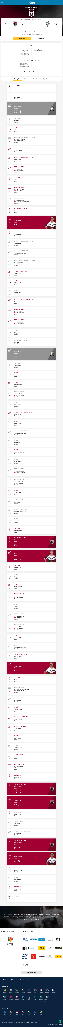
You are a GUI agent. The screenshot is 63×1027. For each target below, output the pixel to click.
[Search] (61, 2)
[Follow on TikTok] (16, 979)
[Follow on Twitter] (23, 979)
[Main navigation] (2, 2)
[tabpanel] (31, 494)
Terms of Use (4, 1022)
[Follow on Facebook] (20, 979)
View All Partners (31, 972)
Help (22, 1022)
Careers (18, 1022)
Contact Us (26, 1022)
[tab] (17, 79)
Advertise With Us (34, 1022)
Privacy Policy (11, 1022)
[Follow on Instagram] (27, 979)
